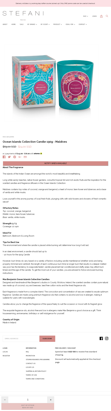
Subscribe (47, 339)
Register (6, 356)
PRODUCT (56, 24)
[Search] (107, 17)
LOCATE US (30, 367)
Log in (5, 352)
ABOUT (5, 24)
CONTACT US (30, 363)
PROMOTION (30, 356)
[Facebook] (101, 338)
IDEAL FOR (69, 24)
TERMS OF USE (31, 375)
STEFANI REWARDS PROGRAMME (38, 359)
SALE (21, 24)
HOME (14, 24)
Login (94, 16)
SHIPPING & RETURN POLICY (36, 371)
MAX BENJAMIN (8, 137)
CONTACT (82, 24)
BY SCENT (44, 24)
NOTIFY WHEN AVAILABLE (55, 163)
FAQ (27, 352)
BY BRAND (31, 24)
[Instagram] (106, 338)
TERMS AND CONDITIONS (35, 379)
